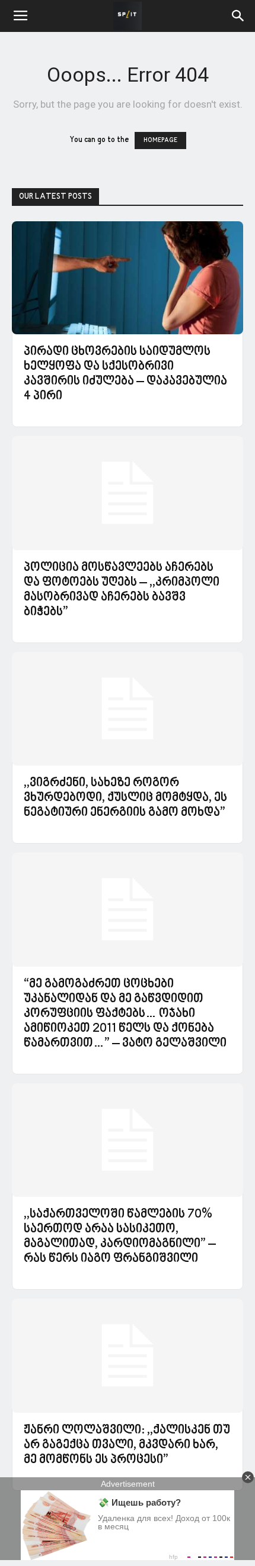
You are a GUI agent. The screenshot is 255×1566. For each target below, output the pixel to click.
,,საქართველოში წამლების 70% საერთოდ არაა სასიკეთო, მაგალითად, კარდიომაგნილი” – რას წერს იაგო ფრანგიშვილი (120, 1236)
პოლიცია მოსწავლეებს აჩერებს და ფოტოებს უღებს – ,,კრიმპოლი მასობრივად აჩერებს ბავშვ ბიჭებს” (121, 590)
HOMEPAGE (160, 140)
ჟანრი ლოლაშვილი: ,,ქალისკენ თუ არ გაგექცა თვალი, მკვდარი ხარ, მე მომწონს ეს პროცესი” (127, 1445)
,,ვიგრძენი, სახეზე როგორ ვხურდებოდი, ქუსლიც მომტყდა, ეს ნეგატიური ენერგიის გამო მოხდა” (125, 798)
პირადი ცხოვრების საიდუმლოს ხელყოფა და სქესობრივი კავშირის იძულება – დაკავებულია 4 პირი (125, 374)
